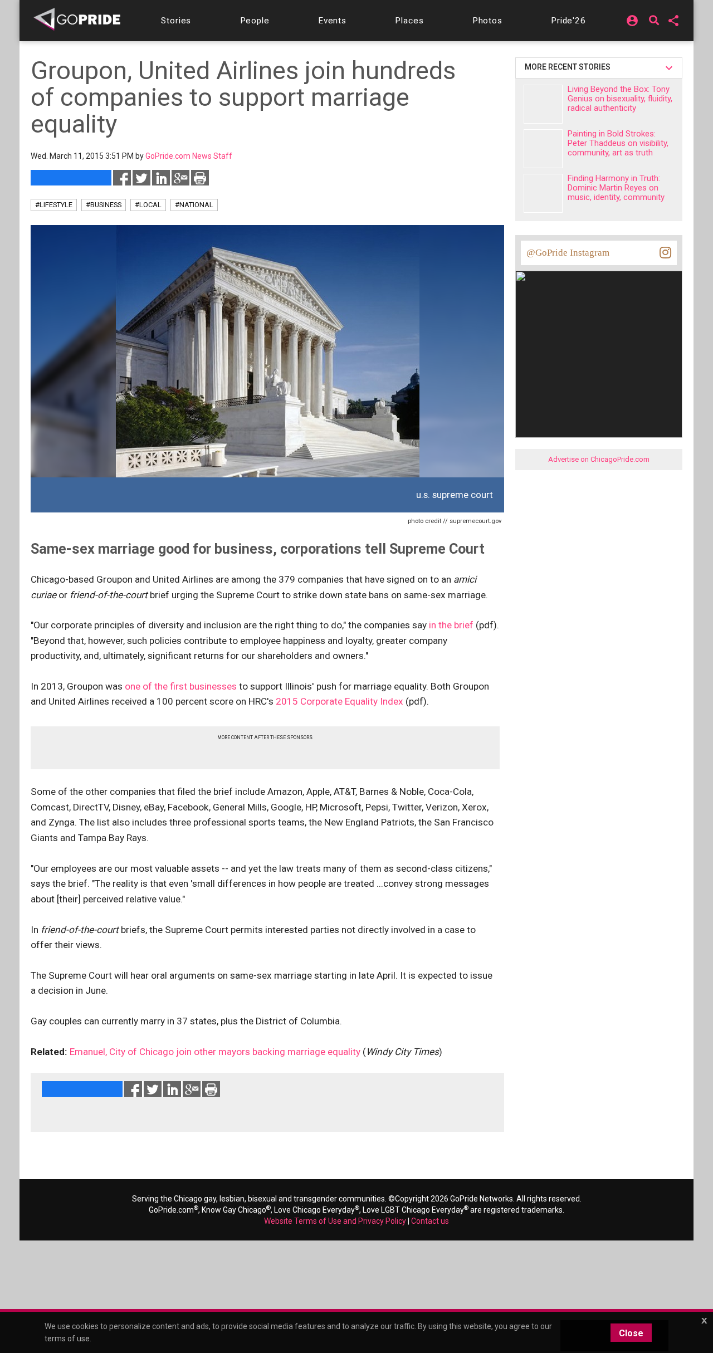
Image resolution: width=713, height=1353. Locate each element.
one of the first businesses (181, 686)
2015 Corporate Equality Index (339, 701)
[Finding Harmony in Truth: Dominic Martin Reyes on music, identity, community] (543, 193)
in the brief (451, 625)
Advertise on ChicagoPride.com (598, 459)
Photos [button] (487, 21)
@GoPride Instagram (567, 252)
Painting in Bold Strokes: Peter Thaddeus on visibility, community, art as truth (618, 143)
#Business (103, 205)
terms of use (67, 1338)
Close (631, 1333)
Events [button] (332, 21)
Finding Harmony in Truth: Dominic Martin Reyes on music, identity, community (616, 187)
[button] (176, 20)
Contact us (430, 1221)
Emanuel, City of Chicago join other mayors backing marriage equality (215, 1051)
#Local (148, 205)
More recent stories (569, 66)
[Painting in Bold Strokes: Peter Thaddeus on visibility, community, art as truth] (543, 148)
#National (194, 205)
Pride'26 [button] (568, 21)
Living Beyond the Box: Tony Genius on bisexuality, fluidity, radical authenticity (620, 98)
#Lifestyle (53, 205)
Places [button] (409, 21)
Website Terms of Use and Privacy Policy (335, 1221)
